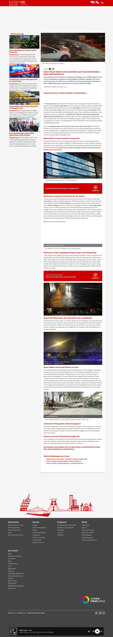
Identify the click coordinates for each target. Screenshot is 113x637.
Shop (9, 561)
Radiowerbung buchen (15, 576)
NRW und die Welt (14, 530)
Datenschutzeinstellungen (36, 613)
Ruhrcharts (85, 525)
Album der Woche (88, 532)
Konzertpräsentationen (89, 540)
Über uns (11, 571)
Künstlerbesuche (87, 537)
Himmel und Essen (39, 537)
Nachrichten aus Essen (15, 525)
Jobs (9, 566)
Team (10, 554)
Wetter (35, 530)
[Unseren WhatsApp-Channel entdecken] (96, 613)
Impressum (11, 588)
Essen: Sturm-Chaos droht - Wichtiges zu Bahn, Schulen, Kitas (66, 459)
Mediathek (60, 530)
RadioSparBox (12, 563)
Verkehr (35, 525)
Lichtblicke (36, 535)
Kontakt (10, 578)
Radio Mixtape (86, 535)
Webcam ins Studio (14, 556)
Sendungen (11, 558)
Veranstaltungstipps (39, 532)
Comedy (60, 532)
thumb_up (101, 631)
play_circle (97, 631)
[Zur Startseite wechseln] (13, 3)
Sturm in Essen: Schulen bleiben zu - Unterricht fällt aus (64, 463)
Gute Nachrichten (14, 528)
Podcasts (60, 535)
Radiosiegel (12, 568)
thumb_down (93, 631)
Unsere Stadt (37, 540)
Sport (10, 532)
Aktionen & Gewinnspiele (65, 528)
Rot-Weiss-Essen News (15, 535)
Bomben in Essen (38, 542)
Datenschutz (12, 583)
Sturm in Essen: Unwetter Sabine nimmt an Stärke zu (63, 461)
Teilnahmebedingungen (15, 586)
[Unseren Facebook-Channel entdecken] (100, 613)
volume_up (89, 631)
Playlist (84, 528)
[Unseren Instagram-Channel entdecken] (103, 613)
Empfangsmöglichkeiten (16, 573)
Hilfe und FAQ (12, 581)
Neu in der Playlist (88, 530)
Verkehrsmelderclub (39, 528)
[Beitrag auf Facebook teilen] (50, 69)
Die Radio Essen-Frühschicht (66, 525)
